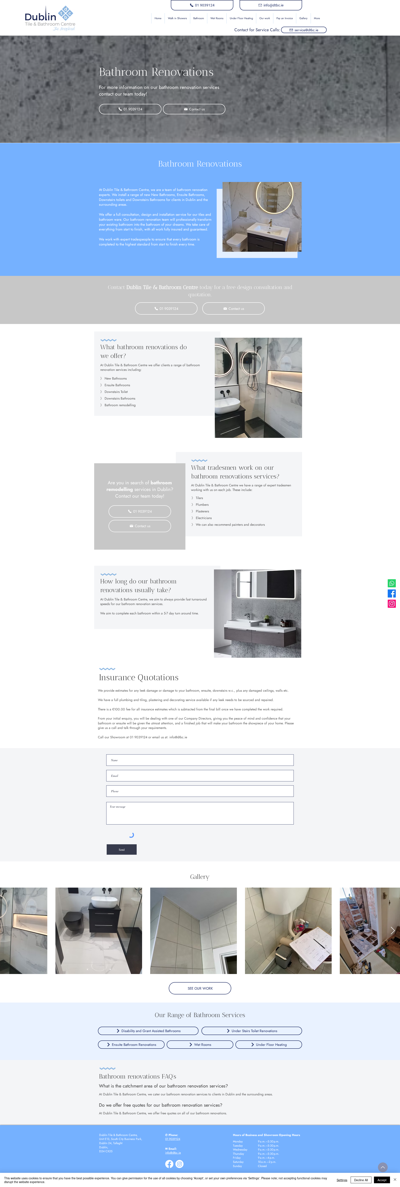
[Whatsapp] (392, 583)
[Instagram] (392, 604)
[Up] (383, 1167)
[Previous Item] (7, 931)
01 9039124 (172, 1139)
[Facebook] (392, 593)
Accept (382, 1180)
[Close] (395, 1180)
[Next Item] (392, 931)
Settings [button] (342, 1180)
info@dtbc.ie (178, 737)
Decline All (361, 1180)
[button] (198, 18)
